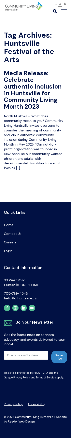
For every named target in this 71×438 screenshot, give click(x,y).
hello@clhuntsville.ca (20, 298)
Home (8, 225)
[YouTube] (32, 308)
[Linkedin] (24, 308)
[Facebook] (7, 308)
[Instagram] (15, 308)
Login (8, 251)
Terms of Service (46, 377)
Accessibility (36, 404)
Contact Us (12, 234)
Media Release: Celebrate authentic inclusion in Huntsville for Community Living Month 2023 (33, 89)
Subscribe (59, 357)
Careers (10, 242)
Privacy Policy (21, 377)
